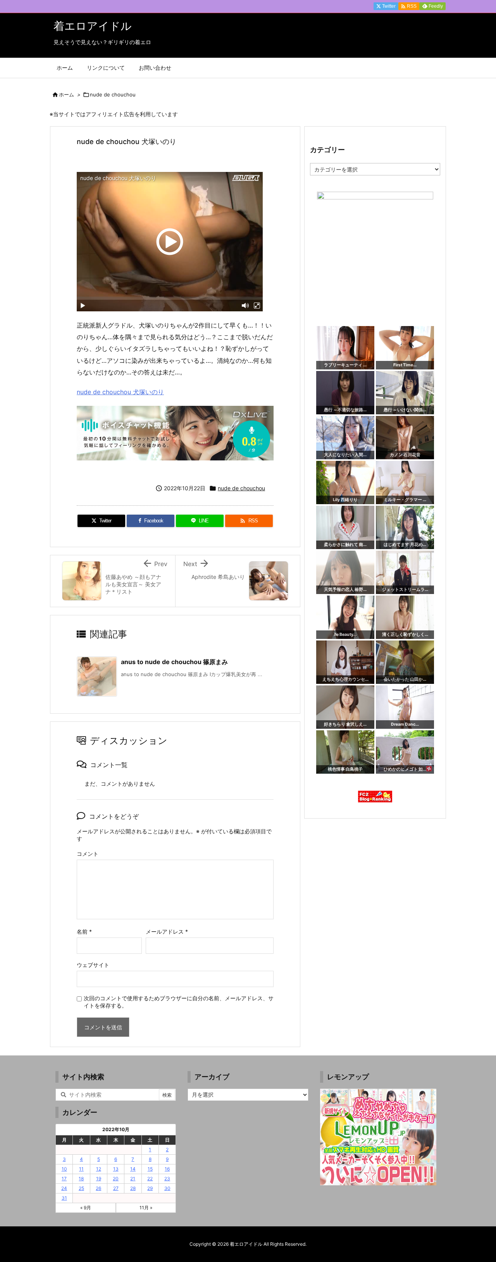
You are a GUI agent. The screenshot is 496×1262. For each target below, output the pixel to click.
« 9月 (85, 1207)
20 (116, 1178)
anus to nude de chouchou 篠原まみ (174, 662)
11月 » (146, 1207)
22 (150, 1178)
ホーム (66, 94)
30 (167, 1188)
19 (98, 1178)
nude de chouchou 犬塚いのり (120, 392)
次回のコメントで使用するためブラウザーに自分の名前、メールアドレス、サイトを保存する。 (179, 1002)
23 (167, 1178)
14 (133, 1169)
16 (167, 1169)
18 (81, 1178)
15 (150, 1169)
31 (64, 1198)
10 (64, 1169)
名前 (84, 931)
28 (133, 1188)
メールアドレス (167, 931)
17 (64, 1178)
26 (98, 1188)
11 (81, 1169)
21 (132, 1178)
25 (81, 1188)
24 (64, 1188)
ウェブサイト (93, 965)
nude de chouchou (113, 94)
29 (150, 1188)
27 (116, 1188)
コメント (87, 853)
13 (116, 1169)
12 (98, 1169)
